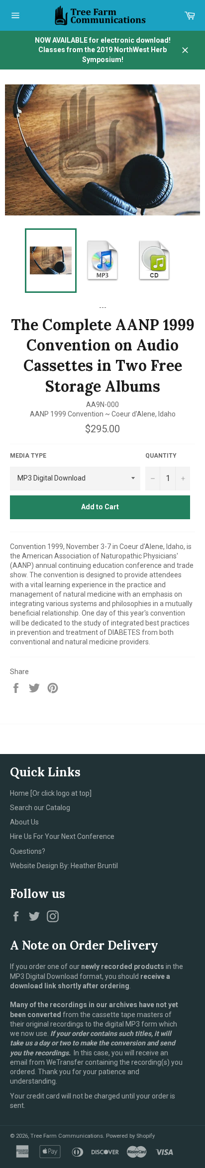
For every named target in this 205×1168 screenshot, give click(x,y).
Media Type (28, 455)
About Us (24, 822)
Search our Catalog (40, 808)
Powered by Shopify (130, 1136)
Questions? (27, 851)
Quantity (161, 455)
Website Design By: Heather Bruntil (64, 866)
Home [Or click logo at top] (51, 793)
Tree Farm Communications (66, 1136)
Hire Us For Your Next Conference (62, 836)
